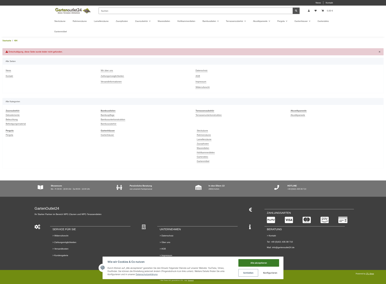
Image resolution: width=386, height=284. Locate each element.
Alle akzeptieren (258, 263)
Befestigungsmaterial (16, 124)
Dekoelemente (13, 115)
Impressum (201, 81)
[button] (308, 11)
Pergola (9, 135)
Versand (191, 280)
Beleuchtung (12, 119)
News (318, 3)
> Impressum (166, 255)
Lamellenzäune (204, 139)
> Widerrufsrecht (60, 235)
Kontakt (329, 3)
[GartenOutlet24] (72, 11)
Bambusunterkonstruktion (113, 119)
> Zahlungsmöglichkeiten (64, 242)
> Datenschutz (166, 235)
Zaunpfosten (203, 143)
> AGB (163, 249)
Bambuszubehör (108, 124)
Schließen (248, 272)
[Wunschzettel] (315, 11)
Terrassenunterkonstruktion (209, 115)
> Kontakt (271, 235)
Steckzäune (202, 130)
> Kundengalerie (60, 255)
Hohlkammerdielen (206, 152)
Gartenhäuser (107, 135)
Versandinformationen (111, 81)
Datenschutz (201, 70)
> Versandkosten (60, 249)
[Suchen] (296, 11)
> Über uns (165, 242)
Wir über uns (107, 70)
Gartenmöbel (203, 161)
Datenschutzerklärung (147, 274)
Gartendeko (202, 157)
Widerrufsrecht (203, 87)
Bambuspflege (107, 115)
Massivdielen (203, 148)
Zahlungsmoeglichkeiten (112, 76)
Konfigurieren (270, 272)
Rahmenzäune (204, 135)
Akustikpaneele (298, 115)
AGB (198, 76)
